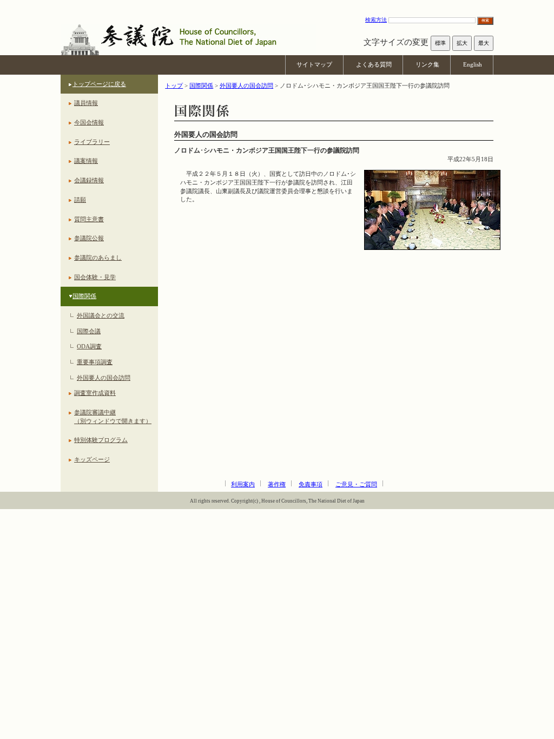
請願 (80, 199)
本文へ (277, 5)
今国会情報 (89, 122)
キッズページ (92, 459)
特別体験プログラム (101, 440)
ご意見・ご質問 (356, 484)
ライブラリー (92, 141)
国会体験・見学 (95, 277)
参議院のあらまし (98, 257)
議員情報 (86, 103)
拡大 (462, 43)
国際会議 (89, 331)
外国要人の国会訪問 (103, 377)
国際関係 (84, 296)
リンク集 (427, 64)
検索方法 (376, 20)
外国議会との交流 (100, 315)
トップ (174, 85)
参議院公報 (89, 238)
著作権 (277, 484)
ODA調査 (89, 346)
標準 (440, 43)
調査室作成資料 (95, 393)
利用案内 (243, 484)
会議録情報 (89, 180)
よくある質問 (374, 64)
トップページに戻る (99, 84)
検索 (485, 20)
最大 (483, 43)
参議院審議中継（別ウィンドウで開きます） (112, 416)
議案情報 (86, 160)
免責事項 (310, 484)
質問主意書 (89, 219)
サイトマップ (314, 64)
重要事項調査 (95, 362)
